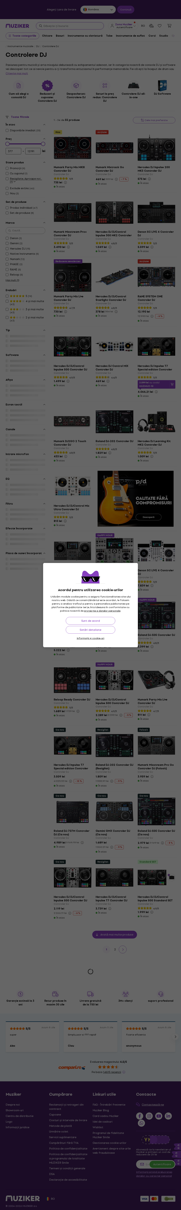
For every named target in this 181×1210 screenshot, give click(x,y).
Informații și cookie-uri (90, 638)
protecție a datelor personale (102, 611)
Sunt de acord (90, 621)
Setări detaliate (90, 630)
